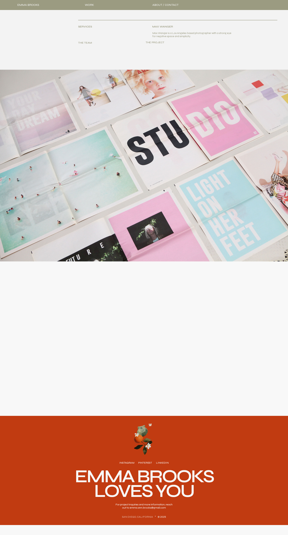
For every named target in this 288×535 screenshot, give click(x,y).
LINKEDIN (162, 462)
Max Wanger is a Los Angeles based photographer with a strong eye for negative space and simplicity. (191, 34)
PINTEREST (145, 462)
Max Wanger (162, 26)
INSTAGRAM (126, 462)
